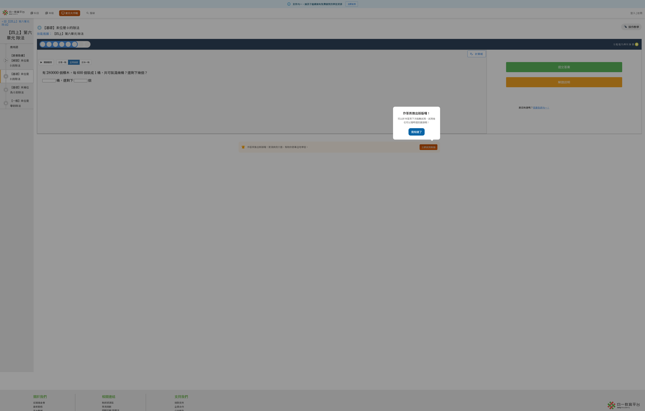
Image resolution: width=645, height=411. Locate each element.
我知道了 (416, 132)
